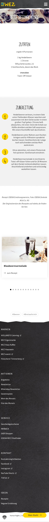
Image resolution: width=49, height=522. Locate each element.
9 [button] (30, 289)
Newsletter (6, 384)
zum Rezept (12, 273)
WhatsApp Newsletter (10, 389)
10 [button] (33, 289)
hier (25, 206)
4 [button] (18, 289)
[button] (4, 517)
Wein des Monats (8, 398)
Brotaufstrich (31, 314)
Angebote (5, 379)
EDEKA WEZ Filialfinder (11, 438)
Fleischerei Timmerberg (11, 359)
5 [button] (20, 289)
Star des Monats (8, 403)
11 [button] (35, 289)
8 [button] (28, 289)
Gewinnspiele (7, 393)
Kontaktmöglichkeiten (11, 459)
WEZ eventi (6, 354)
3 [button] (15, 289)
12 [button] (38, 289)
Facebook (5, 463)
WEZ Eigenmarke (8, 340)
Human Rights (15, 516)
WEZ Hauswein (7, 349)
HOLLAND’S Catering (10, 335)
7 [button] (25, 289)
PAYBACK (5, 428)
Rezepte (4, 498)
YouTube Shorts (7, 473)
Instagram (5, 468)
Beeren (16, 314)
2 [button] (13, 289)
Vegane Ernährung (9, 503)
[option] (24, 257)
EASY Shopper (7, 433)
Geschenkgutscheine (10, 424)
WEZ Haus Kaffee (8, 344)
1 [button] (10, 289)
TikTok (4, 478)
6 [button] (23, 289)
